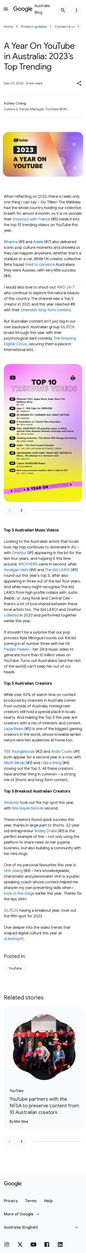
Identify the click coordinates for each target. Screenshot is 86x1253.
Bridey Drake (45, 831)
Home (8, 26)
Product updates (34, 26)
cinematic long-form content (46, 310)
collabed (11, 615)
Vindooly (11, 802)
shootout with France (31, 219)
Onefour (19, 553)
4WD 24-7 (66, 287)
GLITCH (10, 910)
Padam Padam (16, 649)
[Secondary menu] (76, 10)
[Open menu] (5, 9)
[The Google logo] (13, 1184)
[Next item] (21, 510)
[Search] (63, 10)
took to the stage (19, 893)
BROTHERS (28, 564)
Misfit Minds (14, 763)
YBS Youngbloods (19, 751)
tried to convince (40, 264)
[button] (79, 83)
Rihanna (11, 242)
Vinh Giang (13, 870)
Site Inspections (26, 808)
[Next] (78, 26)
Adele (38, 242)
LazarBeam (13, 729)
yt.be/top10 (14, 939)
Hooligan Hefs (16, 570)
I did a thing (51, 763)
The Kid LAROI (57, 570)
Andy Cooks (62, 751)
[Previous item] (9, 510)
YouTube (15, 968)
